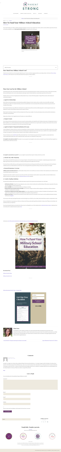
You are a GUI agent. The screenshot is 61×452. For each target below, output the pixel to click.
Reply (4, 370)
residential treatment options (46, 205)
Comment (5, 378)
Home (23, 18)
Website (4, 402)
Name (4, 392)
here (21, 206)
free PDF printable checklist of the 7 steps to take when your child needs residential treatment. (23, 221)
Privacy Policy (30, 429)
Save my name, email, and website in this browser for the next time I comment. (16, 408)
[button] (23, 314)
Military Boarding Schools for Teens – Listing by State (12, 290)
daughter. (12, 195)
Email (4, 397)
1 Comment (10, 20)
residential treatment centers (24, 176)
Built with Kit (38, 306)
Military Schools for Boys (7, 273)
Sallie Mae (15, 134)
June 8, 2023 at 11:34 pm (11, 358)
